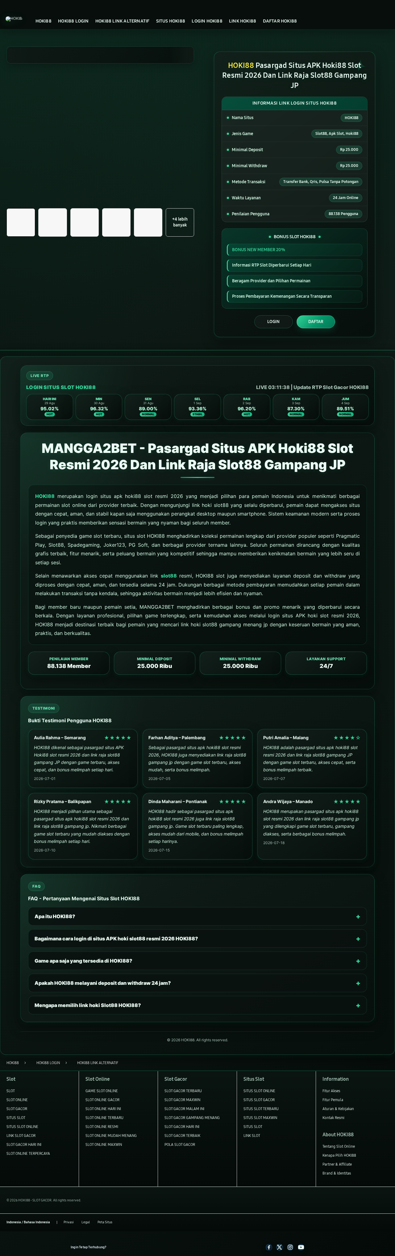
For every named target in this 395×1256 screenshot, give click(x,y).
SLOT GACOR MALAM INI (184, 1108)
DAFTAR (315, 321)
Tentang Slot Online (338, 1146)
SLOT (10, 1090)
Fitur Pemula (332, 1099)
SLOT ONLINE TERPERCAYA (28, 1153)
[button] (20, 222)
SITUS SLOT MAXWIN (260, 1117)
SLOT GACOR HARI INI (23, 1144)
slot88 (169, 576)
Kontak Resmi (333, 1117)
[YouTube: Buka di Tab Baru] (301, 1247)
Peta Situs (105, 1222)
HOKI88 (45, 496)
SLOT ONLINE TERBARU (104, 1117)
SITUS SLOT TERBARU (261, 1108)
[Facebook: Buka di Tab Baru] (269, 1247)
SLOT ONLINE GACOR (102, 1099)
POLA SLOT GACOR (179, 1144)
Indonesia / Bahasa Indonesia (28, 1222)
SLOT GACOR (16, 1108)
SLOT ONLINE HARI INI (103, 1108)
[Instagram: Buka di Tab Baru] (290, 1247)
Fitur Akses (331, 1090)
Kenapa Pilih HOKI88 (339, 1155)
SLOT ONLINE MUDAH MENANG (111, 1135)
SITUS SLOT (15, 1117)
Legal (85, 1222)
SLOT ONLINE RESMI (101, 1126)
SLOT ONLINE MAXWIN (103, 1144)
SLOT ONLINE (17, 1099)
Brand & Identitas (336, 1173)
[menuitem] (43, 21)
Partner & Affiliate (337, 1164)
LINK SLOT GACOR (20, 1135)
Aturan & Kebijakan (338, 1108)
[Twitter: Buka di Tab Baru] (279, 1247)
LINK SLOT (251, 1135)
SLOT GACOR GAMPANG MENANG (192, 1117)
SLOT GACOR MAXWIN (182, 1099)
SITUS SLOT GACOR (259, 1099)
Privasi (69, 1222)
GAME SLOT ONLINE (101, 1090)
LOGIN (273, 321)
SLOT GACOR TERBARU (183, 1090)
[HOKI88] (13, 19)
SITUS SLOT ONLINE (22, 1126)
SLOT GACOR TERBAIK (182, 1135)
